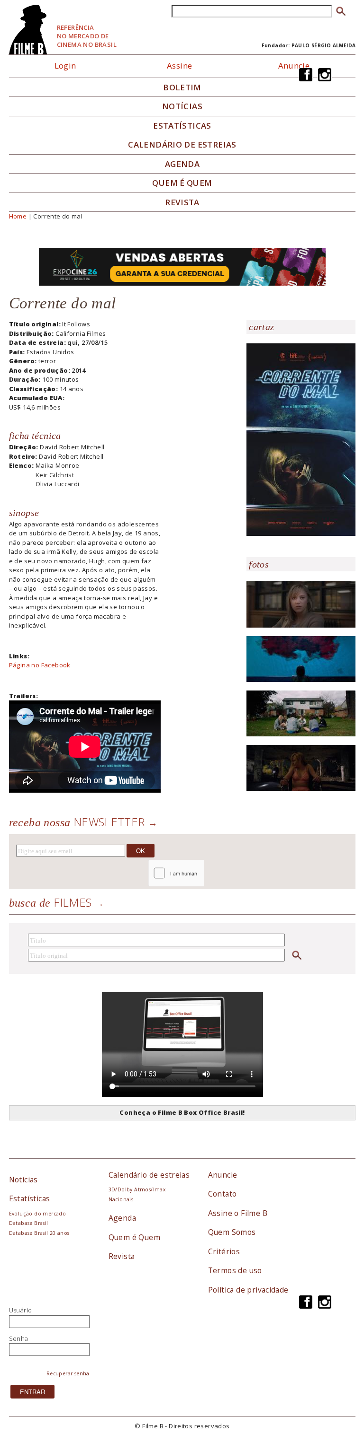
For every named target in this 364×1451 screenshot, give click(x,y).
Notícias (182, 106)
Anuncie (294, 65)
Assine (179, 65)
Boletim (182, 87)
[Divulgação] (300, 439)
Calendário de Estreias (182, 144)
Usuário (20, 1310)
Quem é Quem (134, 1237)
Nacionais (121, 1199)
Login (65, 65)
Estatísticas (182, 126)
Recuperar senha (68, 1373)
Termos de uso (235, 1270)
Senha (18, 1338)
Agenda (182, 164)
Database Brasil (28, 1223)
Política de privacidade (248, 1290)
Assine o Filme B (237, 1213)
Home (18, 216)
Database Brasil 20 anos (39, 1233)
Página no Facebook (40, 665)
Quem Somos (232, 1232)
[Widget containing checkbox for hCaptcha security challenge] (201, 873)
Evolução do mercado (37, 1213)
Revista (182, 202)
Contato (222, 1194)
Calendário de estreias (149, 1175)
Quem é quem (182, 183)
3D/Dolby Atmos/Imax (137, 1189)
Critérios (224, 1251)
